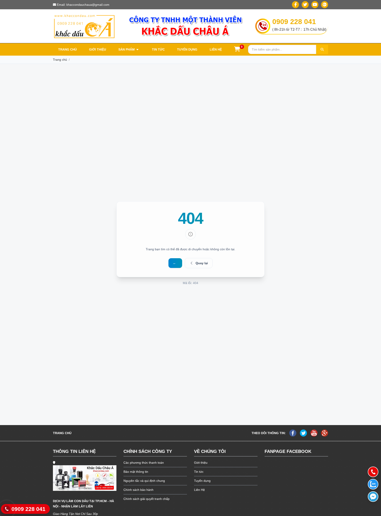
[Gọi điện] (373, 472)
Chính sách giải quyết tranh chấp (146, 499)
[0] (237, 50)
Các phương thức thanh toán (143, 462)
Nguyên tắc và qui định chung (144, 480)
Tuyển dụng (187, 49)
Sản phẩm (127, 49)
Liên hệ (216, 49)
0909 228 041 (294, 22)
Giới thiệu (97, 49)
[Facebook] (295, 4)
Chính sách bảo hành (138, 490)
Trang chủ (67, 49)
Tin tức (158, 49)
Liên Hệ (199, 490)
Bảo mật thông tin (135, 471)
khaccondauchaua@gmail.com (87, 4)
